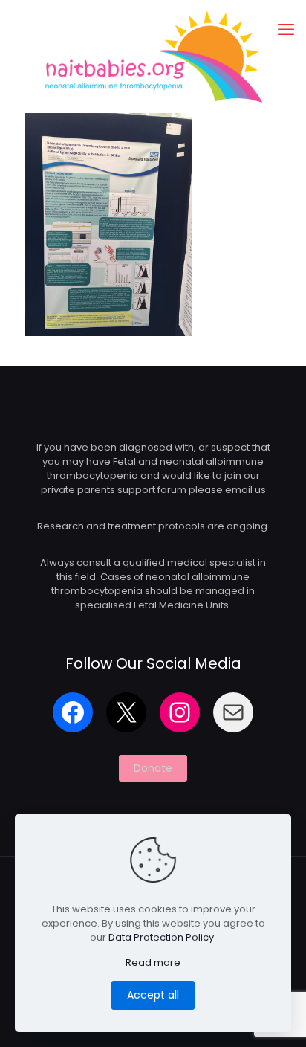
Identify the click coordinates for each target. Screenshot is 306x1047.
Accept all (153, 995)
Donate (153, 768)
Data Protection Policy (161, 937)
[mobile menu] (286, 29)
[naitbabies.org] (153, 56)
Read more (153, 963)
